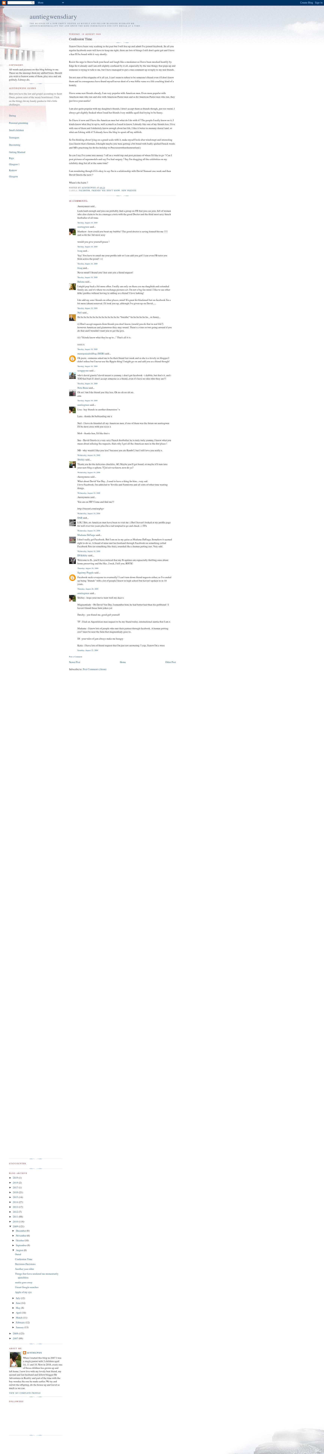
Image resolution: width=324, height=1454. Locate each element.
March (19, 1317)
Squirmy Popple (85, 572)
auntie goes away (23, 1282)
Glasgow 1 (14, 164)
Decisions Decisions (25, 1264)
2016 (16, 1192)
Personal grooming (18, 123)
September (21, 1245)
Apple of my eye (23, 1292)
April (19, 1312)
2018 (16, 1182)
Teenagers (14, 137)
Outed (18, 1254)
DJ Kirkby (82, 555)
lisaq (79, 250)
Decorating (14, 144)
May (18, 1307)
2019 (16, 1177)
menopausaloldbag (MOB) (90, 353)
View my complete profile (25, 1393)
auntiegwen (83, 226)
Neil (79, 312)
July (18, 1298)
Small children (16, 130)
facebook (84, 190)
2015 (16, 1197)
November (21, 1235)
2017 (16, 1187)
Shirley (81, 459)
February (21, 1322)
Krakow (13, 170)
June (18, 1303)
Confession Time (23, 1259)
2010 (16, 1221)
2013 (16, 1207)
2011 (16, 1216)
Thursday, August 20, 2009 (87, 568)
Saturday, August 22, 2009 (87, 650)
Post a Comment (75, 656)
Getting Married (17, 152)
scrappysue (83, 370)
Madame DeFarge (86, 535)
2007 (16, 1338)
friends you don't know (106, 190)
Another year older (24, 1269)
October (20, 1240)
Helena (81, 281)
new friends (129, 190)
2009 (16, 1226)
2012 (16, 1211)
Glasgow (13, 176)
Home (123, 662)
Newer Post (74, 662)
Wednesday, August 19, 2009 (88, 455)
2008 (16, 1333)
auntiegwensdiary (53, 16)
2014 (16, 1202)
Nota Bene (82, 387)
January (20, 1327)
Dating (12, 115)
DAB (79, 517)
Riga (11, 158)
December (21, 1230)
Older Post (170, 662)
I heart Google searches (26, 1287)
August (20, 1250)
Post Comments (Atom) (94, 669)
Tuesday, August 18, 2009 (87, 222)
